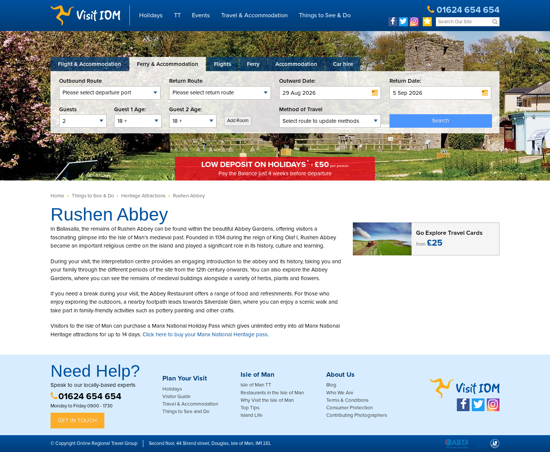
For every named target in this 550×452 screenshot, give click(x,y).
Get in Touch (77, 420)
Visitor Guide (176, 397)
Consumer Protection (349, 408)
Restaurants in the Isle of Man (272, 393)
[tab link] (343, 64)
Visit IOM (85, 15)
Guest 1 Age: (130, 109)
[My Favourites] (427, 21)
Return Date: (405, 81)
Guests (68, 109)
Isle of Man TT (256, 385)
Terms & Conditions (347, 400)
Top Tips (250, 408)
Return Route (185, 81)
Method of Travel (301, 109)
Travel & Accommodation (254, 15)
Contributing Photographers (356, 415)
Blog (331, 385)
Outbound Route (80, 81)
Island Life (252, 415)
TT (177, 15)
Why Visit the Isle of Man (267, 400)
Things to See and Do (186, 412)
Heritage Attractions (143, 196)
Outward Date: (297, 81)
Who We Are (340, 393)
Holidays (151, 15)
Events (201, 15)
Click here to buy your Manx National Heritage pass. (206, 334)
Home (57, 196)
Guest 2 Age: (185, 109)
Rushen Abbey (189, 196)
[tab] (90, 64)
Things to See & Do (325, 15)
